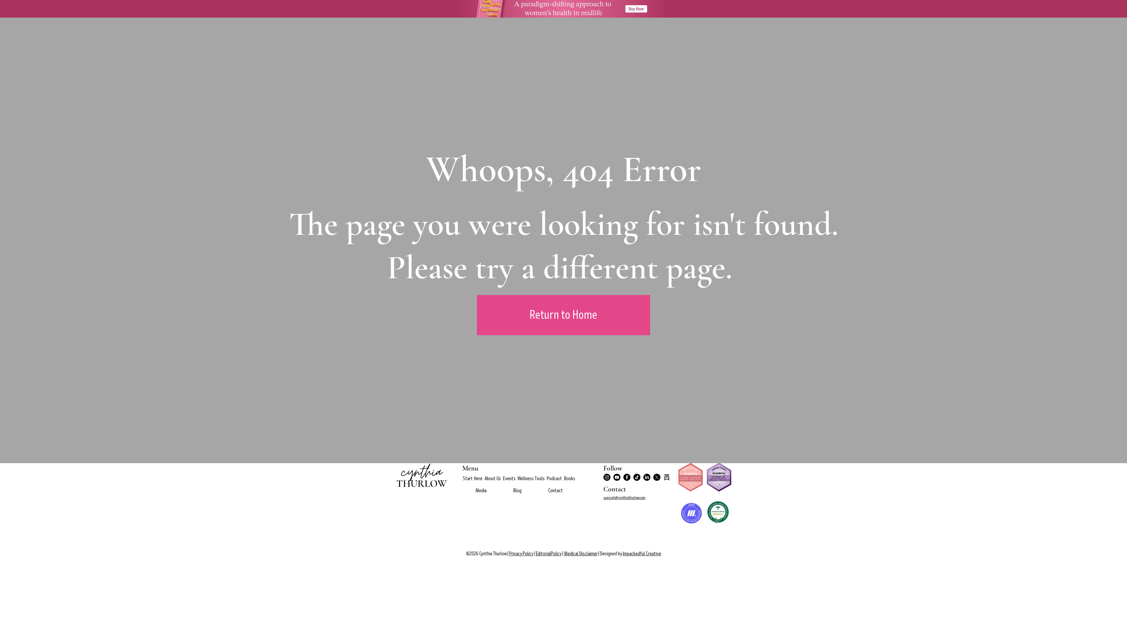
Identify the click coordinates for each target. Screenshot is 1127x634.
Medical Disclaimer (581, 553)
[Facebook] (626, 477)
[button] (493, 478)
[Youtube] (616, 477)
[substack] (666, 477)
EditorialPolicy (548, 553)
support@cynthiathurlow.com (624, 497)
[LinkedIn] (646, 477)
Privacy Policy (521, 553)
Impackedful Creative (642, 553)
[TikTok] (636, 477)
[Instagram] (606, 477)
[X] (656, 477)
